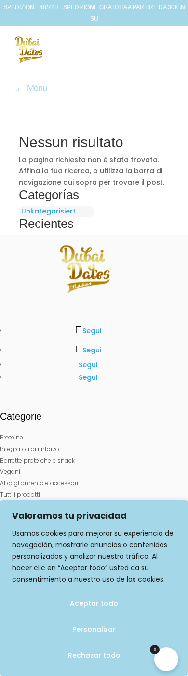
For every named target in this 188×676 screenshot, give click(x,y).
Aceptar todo (94, 603)
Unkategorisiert (48, 211)
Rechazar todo (94, 655)
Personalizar (94, 629)
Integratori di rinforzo (29, 449)
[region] (94, 588)
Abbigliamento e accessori (39, 483)
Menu (37, 88)
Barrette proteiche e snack (37, 460)
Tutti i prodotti (20, 494)
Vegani (10, 471)
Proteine (11, 437)
